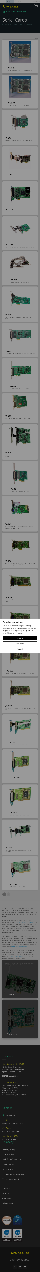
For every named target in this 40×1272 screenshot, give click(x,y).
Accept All (20, 638)
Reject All (20, 649)
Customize (20, 643)
